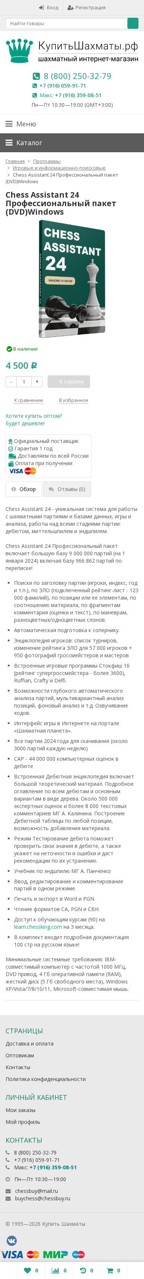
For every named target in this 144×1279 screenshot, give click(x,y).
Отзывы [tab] (71, 488)
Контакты (18, 1067)
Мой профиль (23, 1121)
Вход (52, 7)
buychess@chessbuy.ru (42, 1198)
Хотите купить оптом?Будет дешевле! (34, 419)
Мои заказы (20, 1109)
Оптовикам (20, 1055)
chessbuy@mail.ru (36, 1190)
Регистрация (91, 7)
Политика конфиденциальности (46, 1078)
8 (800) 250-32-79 (78, 75)
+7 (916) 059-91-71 (63, 85)
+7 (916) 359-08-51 (78, 95)
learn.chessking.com (38, 926)
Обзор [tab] (28, 488)
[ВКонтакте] (11, 1241)
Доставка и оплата (30, 1043)
